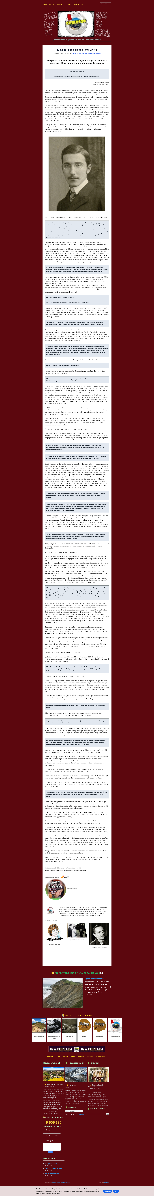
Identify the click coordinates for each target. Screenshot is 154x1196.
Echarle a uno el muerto (53, 1169)
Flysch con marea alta (94, 979)
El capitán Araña (51, 1164)
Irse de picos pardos (99, 1036)
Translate (81, 1114)
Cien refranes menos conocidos (39, 1036)
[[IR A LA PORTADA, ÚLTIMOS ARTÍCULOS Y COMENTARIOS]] (77, 1051)
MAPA (69, 4)
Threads (66, 1056)
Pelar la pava (84, 1036)
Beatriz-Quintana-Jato (94, 53)
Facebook (50, 1056)
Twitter (58, 1056)
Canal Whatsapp (100, 1056)
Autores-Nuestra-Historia (79, 53)
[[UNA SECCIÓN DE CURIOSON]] (99, 1081)
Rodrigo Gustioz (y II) (69, 1036)
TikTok (73, 1056)
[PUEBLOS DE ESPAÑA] (76, 1081)
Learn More (108, 1191)
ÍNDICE (51, 4)
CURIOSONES (60, 4)
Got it (115, 1191)
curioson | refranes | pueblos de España (61, 1182)
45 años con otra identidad (115, 1036)
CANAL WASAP (78, 4)
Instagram (81, 1056)
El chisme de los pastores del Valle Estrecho (54, 1037)
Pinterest (90, 1056)
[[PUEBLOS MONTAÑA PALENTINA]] (54, 1080)
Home (45, 4)
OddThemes (106, 1182)
